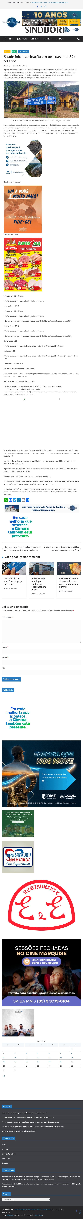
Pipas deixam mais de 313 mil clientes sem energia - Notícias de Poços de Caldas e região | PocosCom (39, 1177)
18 (27, 1062)
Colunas (47, 39)
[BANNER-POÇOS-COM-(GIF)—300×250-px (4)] (20, 514)
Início (4, 1145)
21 (61, 1062)
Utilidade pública (24, 51)
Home (11, 39)
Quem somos (22, 39)
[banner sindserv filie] (23, 187)
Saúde (14, 51)
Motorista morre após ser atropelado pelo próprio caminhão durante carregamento (33, 1127)
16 (4, 1062)
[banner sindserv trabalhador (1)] (41, 505)
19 (38, 1062)
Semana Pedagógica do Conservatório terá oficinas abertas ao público (28, 1117)
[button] (39, 38)
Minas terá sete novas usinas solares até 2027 (19, 1131)
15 (72, 1057)
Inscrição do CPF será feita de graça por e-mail (13, 581)
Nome (5, 647)
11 (27, 1057)
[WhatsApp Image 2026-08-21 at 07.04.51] (23, 239)
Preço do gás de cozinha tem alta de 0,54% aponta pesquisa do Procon (28, 1179)
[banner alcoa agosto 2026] (23, 141)
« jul (3, 1076)
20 (49, 1062)
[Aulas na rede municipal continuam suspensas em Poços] (41, 563)
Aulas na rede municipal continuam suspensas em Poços (38, 584)
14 (61, 1057)
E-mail (5, 657)
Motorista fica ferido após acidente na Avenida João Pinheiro (24, 1113)
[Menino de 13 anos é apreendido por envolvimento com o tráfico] (69, 563)
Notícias (34, 39)
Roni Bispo (23, 66)
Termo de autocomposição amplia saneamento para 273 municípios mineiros (30, 1122)
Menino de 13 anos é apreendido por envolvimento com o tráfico (68, 582)
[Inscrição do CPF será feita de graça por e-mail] (14, 563)
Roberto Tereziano (8, 1154)
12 (38, 1057)
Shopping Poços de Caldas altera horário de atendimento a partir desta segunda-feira (22, 548)
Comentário (7, 617)
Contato (60, 39)
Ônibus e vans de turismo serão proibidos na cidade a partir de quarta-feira (61, 548)
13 (49, 1057)
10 (15, 1057)
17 (15, 1062)
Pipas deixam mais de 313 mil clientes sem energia (21, 1184)
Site (3, 668)
